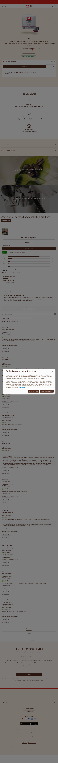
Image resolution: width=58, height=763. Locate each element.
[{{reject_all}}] (52, 371)
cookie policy (22, 387)
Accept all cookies (46, 391)
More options (33, 391)
